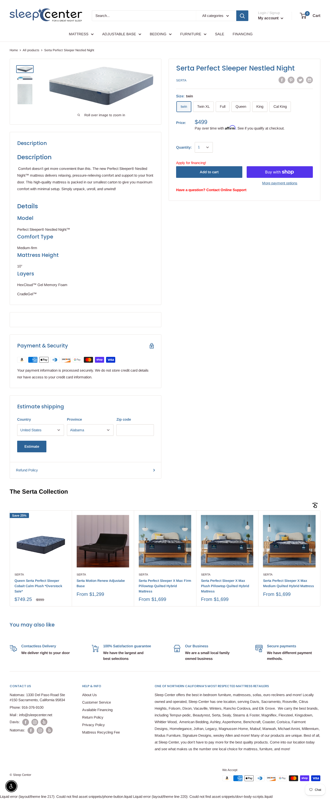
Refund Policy (27, 470)
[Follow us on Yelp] (44, 722)
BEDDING (158, 34)
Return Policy (92, 717)
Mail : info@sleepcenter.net (31, 715)
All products (31, 50)
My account (269, 18)
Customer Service (96, 702)
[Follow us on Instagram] (34, 722)
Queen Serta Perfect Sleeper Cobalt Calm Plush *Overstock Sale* (38, 586)
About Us (89, 695)
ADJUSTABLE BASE (119, 34)
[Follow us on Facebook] (25, 722)
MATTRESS (78, 34)
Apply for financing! (191, 163)
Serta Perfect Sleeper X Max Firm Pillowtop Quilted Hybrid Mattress (165, 586)
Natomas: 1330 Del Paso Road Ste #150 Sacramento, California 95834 (37, 697)
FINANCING (243, 34)
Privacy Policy (93, 725)
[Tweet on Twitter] (300, 79)
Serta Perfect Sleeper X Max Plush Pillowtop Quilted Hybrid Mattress (225, 586)
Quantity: (184, 147)
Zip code (123, 419)
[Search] (242, 15)
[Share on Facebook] (282, 79)
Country (24, 419)
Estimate (31, 446)
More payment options (279, 183)
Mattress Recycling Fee (101, 732)
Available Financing (97, 710)
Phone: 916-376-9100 (26, 707)
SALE (219, 34)
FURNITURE (190, 34)
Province (74, 419)
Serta (181, 80)
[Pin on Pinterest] (291, 79)
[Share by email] (309, 79)
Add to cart (209, 172)
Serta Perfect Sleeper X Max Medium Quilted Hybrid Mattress (288, 583)
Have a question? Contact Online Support (211, 190)
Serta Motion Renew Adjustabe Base (101, 583)
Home (14, 50)
